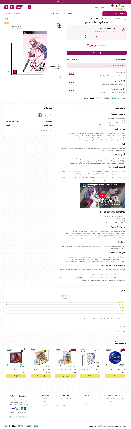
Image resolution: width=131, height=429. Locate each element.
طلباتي (45, 401)
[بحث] (29, 7)
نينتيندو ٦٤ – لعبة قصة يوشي (68, 369)
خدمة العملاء (86, 401)
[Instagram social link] (23, 417)
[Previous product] (9, 19)
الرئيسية (124, 19)
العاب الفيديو (116, 19)
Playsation (108, 19)
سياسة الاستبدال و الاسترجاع (65, 405)
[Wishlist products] (12, 7)
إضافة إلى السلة (97, 53)
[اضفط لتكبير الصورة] (60, 77)
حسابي (45, 398)
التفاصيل (71, 74)
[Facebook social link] (72, 59)
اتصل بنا (86, 405)
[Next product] (5, 19)
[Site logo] (118, 7)
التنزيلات (44, 405)
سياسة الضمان (65, 401)
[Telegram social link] (68, 59)
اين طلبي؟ (86, 398)
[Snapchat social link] (14, 417)
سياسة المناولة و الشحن (65, 398)
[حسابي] (6, 7)
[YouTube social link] (20, 417)
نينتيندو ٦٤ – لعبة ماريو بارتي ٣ (42, 369)
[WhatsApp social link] (70, 59)
